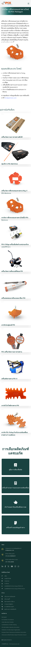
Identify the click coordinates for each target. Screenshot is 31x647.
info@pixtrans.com (10, 98)
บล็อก (5, 576)
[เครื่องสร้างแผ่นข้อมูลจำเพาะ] (15, 521)
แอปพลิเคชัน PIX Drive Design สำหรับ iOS (13, 586)
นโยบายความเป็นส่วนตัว (9, 596)
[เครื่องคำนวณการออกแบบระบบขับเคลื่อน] (15, 482)
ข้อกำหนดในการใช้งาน (9, 601)
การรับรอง (6, 583)
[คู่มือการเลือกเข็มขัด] (15, 464)
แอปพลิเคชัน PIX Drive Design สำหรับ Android (14, 588)
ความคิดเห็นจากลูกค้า (9, 606)
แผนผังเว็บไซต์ (7, 578)
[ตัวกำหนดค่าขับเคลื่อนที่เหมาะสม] (15, 500)
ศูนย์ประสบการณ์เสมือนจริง (10, 609)
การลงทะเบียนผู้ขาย (8, 604)
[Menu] (24, 3)
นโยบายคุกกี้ (7, 599)
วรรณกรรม (6, 581)
